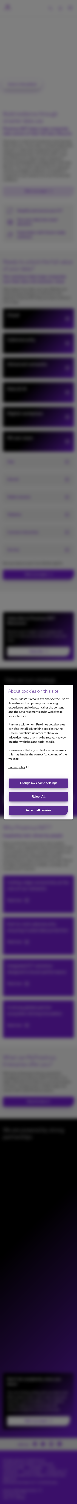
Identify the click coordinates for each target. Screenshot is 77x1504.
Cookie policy (16, 767)
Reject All (38, 796)
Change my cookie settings (38, 783)
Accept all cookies (38, 810)
